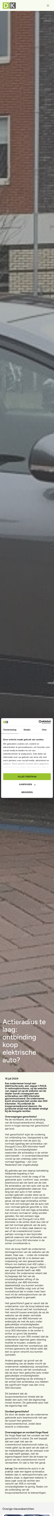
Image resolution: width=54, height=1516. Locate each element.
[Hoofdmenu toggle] (48, 5)
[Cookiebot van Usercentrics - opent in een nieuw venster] (39, 722)
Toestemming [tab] (9, 730)
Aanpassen (25, 784)
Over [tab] (44, 730)
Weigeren (27, 792)
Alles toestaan (27, 776)
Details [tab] (27, 730)
